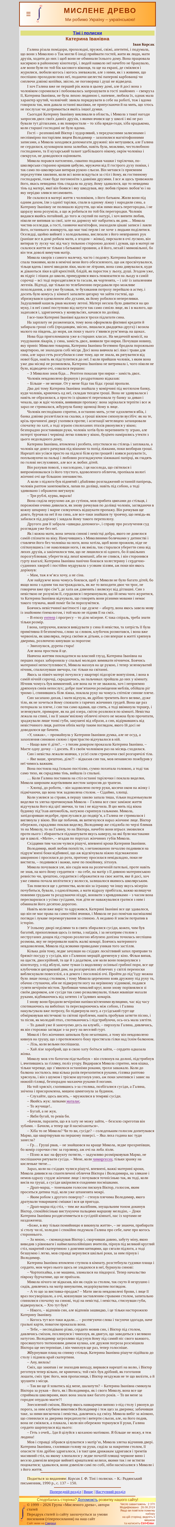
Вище (88, 1492)
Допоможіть (88, 1500)
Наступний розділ (110, 1492)
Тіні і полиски (87, 33)
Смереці (50, 1523)
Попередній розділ (65, 1492)
